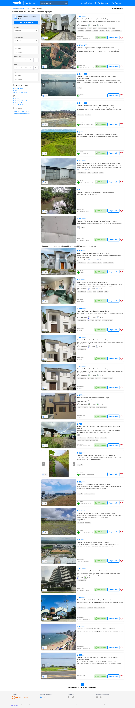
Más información (15, 705)
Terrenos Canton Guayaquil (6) (21, 113)
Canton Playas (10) (18, 99)
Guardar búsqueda (26, 22)
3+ (31, 60)
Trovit (14, 8)
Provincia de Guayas (23, 8)
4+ (36, 60)
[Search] (66, 3)
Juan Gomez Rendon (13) (20, 92)
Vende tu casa (103, 3)
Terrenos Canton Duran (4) (20, 105)
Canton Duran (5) (17, 103)
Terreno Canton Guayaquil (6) (21, 111)
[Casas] (41, 698)
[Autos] (45, 698)
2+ (26, 60)
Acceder (118, 3)
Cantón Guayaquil (36, 8)
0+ (16, 60)
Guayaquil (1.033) (18, 88)
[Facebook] (69, 698)
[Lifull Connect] (21, 698)
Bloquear (120, 705)
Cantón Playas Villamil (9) (20, 101)
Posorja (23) (16, 90)
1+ (21, 60)
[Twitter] (73, 698)
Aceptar (113, 705)
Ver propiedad (113, 37)
